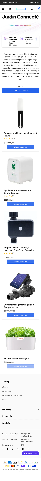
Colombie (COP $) (8, 2)
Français (33, 2)
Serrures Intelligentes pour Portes (13, 40)
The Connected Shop (12, 469)
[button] (3, 9)
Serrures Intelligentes (29, 39)
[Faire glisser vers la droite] (37, 41)
